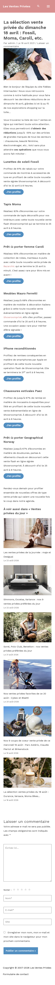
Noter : (8, 890)
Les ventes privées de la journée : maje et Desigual (27, 554)
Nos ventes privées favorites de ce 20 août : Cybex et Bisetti (25, 695)
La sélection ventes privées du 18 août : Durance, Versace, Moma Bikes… (26, 794)
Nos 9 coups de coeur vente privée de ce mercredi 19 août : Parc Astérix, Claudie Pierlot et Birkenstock (27, 745)
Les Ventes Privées (16, 6)
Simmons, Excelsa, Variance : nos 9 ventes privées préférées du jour (23, 601)
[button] (38, 6)
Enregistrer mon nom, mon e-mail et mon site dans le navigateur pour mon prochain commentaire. (27, 936)
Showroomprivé (13, 317)
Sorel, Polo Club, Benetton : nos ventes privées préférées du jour (26, 648)
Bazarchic (9, 266)
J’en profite (13, 191)
